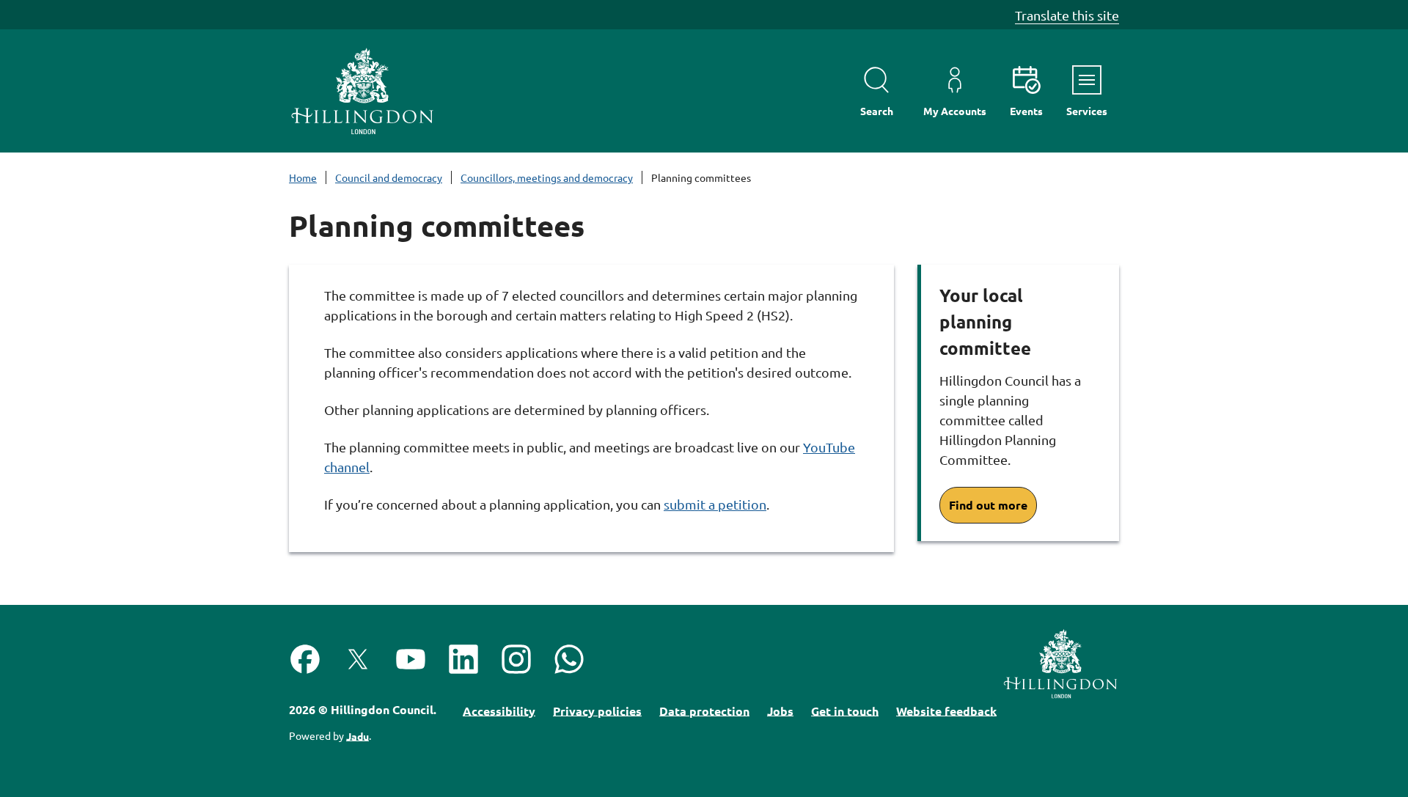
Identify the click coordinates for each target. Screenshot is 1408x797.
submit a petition (715, 504)
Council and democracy (388, 177)
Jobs (780, 710)
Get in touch (845, 710)
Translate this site (1067, 15)
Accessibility (499, 710)
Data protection (704, 710)
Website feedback (946, 710)
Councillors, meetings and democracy (547, 177)
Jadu (357, 735)
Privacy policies (597, 710)
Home (303, 177)
